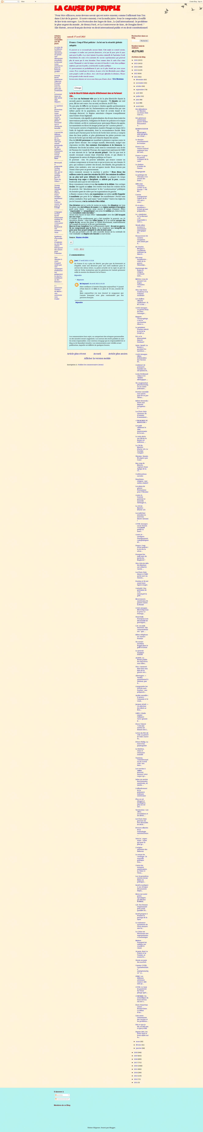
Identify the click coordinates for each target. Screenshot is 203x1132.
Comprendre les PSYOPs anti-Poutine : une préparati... (142, 689)
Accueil (97, 353)
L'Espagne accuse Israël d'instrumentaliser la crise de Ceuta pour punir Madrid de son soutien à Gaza (58, 222)
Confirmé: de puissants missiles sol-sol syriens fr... (142, 368)
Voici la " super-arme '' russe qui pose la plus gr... (141, 841)
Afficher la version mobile (97, 358)
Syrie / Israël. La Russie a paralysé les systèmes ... (142, 348)
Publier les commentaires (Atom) (90, 365)
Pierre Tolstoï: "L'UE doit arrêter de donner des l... (142, 727)
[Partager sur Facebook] (81, 249)
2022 (136, 73)
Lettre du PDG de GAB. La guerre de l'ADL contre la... (142, 736)
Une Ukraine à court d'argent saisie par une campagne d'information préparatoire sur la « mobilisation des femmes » (58, 270)
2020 (136, 1052)
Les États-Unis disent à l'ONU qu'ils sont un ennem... (142, 575)
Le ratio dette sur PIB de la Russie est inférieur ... (141, 439)
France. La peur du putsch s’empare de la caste (142, 158)
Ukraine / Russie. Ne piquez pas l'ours (142, 458)
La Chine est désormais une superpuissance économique (142, 934)
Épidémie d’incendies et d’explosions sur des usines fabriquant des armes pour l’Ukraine (58, 245)
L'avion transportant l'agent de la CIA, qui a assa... (141, 198)
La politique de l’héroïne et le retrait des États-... (142, 177)
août (138, 93)
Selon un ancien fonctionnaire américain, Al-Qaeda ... (142, 782)
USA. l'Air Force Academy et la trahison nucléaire (142, 292)
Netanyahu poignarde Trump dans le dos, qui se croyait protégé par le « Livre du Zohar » (58, 172)
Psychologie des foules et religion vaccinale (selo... (141, 272)
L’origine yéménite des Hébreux (141, 849)
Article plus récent (76, 353)
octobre (139, 86)
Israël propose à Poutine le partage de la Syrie (142, 916)
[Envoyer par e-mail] (75, 249)
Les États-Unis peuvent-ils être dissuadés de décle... (142, 821)
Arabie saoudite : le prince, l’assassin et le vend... (142, 698)
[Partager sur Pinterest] (83, 249)
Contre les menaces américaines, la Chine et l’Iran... (141, 869)
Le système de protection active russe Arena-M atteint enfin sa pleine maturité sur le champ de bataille (58, 117)
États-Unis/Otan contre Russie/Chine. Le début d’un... (142, 1008)
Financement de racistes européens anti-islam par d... (142, 239)
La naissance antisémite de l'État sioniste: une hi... (142, 925)
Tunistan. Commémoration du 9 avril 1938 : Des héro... (142, 761)
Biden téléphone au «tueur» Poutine (142, 636)
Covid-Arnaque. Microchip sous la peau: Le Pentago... (142, 611)
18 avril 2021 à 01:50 (97, 284)
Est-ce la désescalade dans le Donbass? (141, 339)
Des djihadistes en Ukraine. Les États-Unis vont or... (142, 112)
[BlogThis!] (77, 249)
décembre (140, 80)
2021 (136, 77)
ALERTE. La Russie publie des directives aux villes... (142, 660)
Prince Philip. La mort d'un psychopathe (142, 744)
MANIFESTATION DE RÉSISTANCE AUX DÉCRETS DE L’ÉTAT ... (142, 132)
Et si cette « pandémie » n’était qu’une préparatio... (142, 208)
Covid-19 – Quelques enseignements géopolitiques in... (142, 538)
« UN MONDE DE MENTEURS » (142, 421)
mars (138, 1041)
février (139, 1045)
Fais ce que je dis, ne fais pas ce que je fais (142, 1026)
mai (137, 103)
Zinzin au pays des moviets (141, 961)
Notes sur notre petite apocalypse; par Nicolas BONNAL (141, 898)
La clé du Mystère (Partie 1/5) (140, 508)
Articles (59, 1095)
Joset (76, 260)
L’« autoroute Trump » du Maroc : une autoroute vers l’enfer (58, 292)
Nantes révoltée (82, 237)
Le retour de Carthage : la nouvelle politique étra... (141, 858)
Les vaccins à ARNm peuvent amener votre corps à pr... (142, 772)
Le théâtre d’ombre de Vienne (141, 166)
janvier (139, 1048)
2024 (136, 67)
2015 (136, 1069)
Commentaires (62, 1099)
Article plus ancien (117, 353)
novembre (140, 83)
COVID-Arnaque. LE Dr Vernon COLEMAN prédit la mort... (142, 527)
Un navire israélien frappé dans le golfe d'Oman (142, 644)
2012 (136, 1079)
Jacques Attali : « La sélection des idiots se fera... (142, 707)
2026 (136, 60)
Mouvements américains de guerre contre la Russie (142, 602)
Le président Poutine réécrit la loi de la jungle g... (142, 330)
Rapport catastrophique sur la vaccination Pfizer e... (142, 320)
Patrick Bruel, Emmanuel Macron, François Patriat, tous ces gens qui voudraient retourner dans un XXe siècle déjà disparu (58, 89)
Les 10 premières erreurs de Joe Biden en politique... (142, 879)
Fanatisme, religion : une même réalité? (142, 481)
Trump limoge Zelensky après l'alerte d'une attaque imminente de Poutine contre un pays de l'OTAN (58, 196)
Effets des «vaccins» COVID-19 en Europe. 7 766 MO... (141, 187)
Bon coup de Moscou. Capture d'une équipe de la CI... (142, 467)
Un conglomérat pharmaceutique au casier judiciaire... (142, 386)
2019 (136, 1056)
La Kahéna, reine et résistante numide (140, 751)
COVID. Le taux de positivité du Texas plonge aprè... (141, 990)
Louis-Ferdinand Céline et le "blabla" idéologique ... (142, 377)
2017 (136, 1062)
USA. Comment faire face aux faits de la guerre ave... (142, 669)
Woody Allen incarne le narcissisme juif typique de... (141, 229)
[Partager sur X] (79, 249)
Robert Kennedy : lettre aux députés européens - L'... (142, 404)
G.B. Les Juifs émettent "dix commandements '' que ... (142, 628)
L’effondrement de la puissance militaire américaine (141, 792)
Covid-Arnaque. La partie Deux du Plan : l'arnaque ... (142, 310)
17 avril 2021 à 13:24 (86, 260)
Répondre (78, 275)
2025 (136, 63)
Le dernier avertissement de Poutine (142, 141)
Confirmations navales (141, 475)
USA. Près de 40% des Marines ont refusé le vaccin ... (142, 566)
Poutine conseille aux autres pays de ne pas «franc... (142, 394)
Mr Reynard (84, 284)
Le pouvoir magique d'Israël (140, 652)
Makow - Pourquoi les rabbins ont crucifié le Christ (141, 944)
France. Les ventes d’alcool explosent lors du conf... (142, 149)
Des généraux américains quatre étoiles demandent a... (142, 121)
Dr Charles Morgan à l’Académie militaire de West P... (141, 250)
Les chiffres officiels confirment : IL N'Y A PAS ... (142, 301)
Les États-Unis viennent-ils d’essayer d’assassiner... (142, 414)
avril (138, 106)
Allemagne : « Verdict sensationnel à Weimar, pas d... (142, 679)
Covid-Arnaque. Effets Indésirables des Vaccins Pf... (141, 358)
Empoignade (140, 172)
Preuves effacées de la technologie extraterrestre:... (142, 831)
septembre (140, 90)
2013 (136, 1076)
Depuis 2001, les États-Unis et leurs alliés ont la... (142, 1034)
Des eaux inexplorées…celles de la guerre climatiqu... (142, 261)
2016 (136, 1066)
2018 (136, 1059)
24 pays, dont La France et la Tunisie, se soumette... (142, 954)
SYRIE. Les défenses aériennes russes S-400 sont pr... (141, 980)
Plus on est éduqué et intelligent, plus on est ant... (141, 803)
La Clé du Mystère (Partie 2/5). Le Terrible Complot (142, 449)
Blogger (112, 1128)
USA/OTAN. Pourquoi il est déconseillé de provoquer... (142, 619)
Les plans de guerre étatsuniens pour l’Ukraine (142, 489)
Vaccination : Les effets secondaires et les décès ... (142, 812)
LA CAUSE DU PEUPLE (87, 9)
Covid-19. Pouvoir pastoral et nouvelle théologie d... (141, 499)
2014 (136, 1073)
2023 (136, 70)
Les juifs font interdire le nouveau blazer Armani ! (142, 517)
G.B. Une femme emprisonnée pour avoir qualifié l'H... (142, 907)
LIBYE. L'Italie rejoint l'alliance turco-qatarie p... (141, 717)
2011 (136, 1082)
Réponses (80, 280)
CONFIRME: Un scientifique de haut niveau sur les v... (142, 999)
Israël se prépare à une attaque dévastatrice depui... (142, 888)
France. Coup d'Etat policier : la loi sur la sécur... (142, 548)
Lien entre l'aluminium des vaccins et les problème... (142, 1018)
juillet (138, 96)
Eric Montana (118, 79)
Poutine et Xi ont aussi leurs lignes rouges (142, 583)
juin (138, 100)
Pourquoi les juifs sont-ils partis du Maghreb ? (141, 557)
